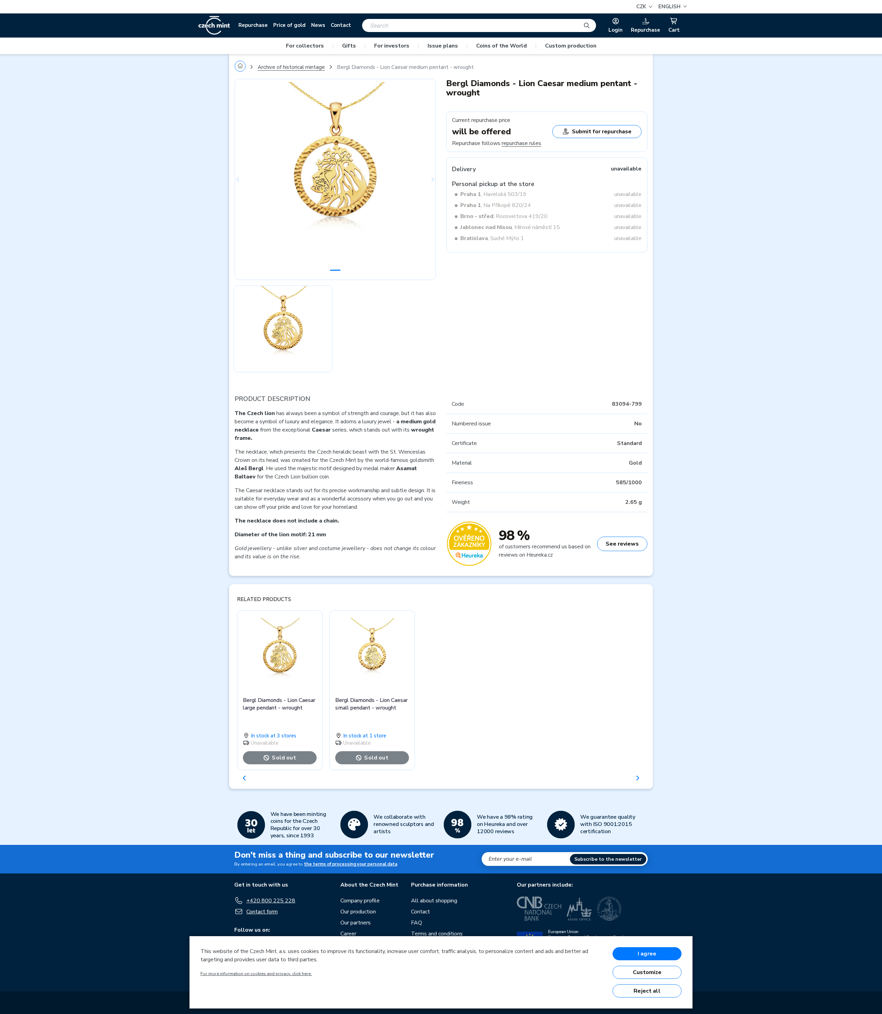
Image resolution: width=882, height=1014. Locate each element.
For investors (391, 46)
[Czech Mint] (214, 25)
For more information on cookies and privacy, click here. (256, 974)
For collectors (305, 46)
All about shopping (434, 900)
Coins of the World (501, 46)
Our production (358, 911)
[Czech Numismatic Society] (609, 909)
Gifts (349, 46)
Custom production (570, 46)
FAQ (416, 923)
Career (348, 934)
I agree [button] (647, 954)
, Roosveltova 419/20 (503, 216)
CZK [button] (641, 6)
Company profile (360, 900)
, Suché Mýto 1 (492, 238)
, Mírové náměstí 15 (510, 227)
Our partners (355, 923)
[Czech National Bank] (539, 909)
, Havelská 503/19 (493, 194)
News (318, 25)
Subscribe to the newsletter (608, 859)
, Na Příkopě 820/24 (495, 205)
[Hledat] (586, 25)
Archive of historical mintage (291, 67)
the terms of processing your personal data (350, 864)
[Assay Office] (579, 909)
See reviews (622, 544)
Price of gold (289, 25)
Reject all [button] (647, 991)
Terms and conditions (437, 934)
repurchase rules (521, 143)
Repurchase (253, 25)
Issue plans (443, 46)
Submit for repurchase (602, 131)
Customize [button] (647, 972)
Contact (341, 25)
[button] (671, 6)
